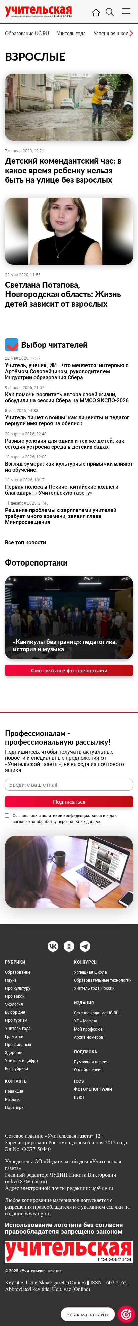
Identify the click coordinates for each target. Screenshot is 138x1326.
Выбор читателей (54, 344)
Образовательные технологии (103, 980)
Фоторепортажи (36, 562)
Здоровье (14, 1052)
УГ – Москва (85, 1021)
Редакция (14, 1091)
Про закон (15, 996)
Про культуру (17, 988)
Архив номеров (89, 1037)
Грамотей (14, 1036)
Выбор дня (15, 1012)
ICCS (79, 1081)
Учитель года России (94, 988)
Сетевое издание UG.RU (96, 1013)
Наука (11, 980)
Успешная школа (112, 33)
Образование (17, 972)
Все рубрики (16, 1068)
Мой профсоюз (88, 1029)
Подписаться (69, 801)
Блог (79, 1097)
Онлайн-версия (88, 1070)
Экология (14, 1004)
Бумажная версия (91, 1062)
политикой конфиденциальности (73, 815)
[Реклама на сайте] (126, 1314)
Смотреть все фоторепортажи (69, 670)
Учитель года (71, 33)
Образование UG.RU (27, 33)
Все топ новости (25, 542)
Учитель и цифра (21, 1060)
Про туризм (16, 1020)
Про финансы (18, 1044)
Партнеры (14, 1107)
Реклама (13, 1099)
